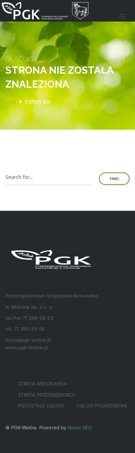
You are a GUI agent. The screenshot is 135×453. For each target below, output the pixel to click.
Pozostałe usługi (41, 405)
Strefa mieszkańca (42, 384)
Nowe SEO (80, 427)
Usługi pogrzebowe (101, 405)
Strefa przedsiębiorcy (46, 395)
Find (114, 179)
